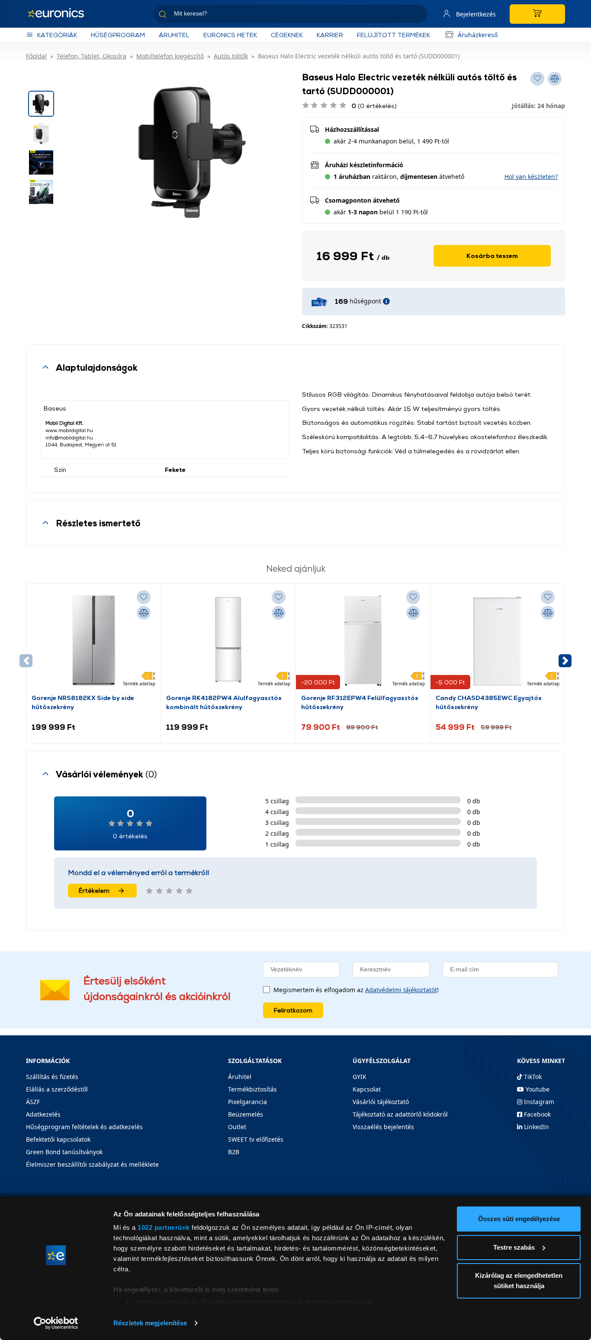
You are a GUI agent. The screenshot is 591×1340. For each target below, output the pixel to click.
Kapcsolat (367, 1089)
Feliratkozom (293, 1010)
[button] (531, 176)
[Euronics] (60, 13)
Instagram (538, 1102)
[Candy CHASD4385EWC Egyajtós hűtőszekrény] (497, 641)
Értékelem (94, 890)
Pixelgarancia (247, 1102)
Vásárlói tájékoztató (381, 1102)
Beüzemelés (245, 1114)
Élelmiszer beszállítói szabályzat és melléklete (92, 1164)
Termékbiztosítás (252, 1089)
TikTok (532, 1077)
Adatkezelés (43, 1114)
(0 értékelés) (374, 105)
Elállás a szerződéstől (57, 1089)
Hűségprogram (118, 34)
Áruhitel (174, 34)
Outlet (237, 1127)
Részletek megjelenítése (150, 1323)
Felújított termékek (393, 34)
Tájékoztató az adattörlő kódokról (400, 1114)
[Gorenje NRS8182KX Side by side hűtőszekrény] (93, 641)
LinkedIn (535, 1127)
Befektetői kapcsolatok (58, 1139)
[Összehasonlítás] (144, 613)
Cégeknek (287, 34)
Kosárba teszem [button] (492, 255)
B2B (233, 1152)
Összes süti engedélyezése (519, 1218)
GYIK (359, 1077)
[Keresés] (417, 15)
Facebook (536, 1114)
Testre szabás (514, 1247)
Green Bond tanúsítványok (64, 1152)
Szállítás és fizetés (52, 1077)
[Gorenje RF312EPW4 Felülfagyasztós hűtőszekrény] (363, 641)
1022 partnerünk (164, 1227)
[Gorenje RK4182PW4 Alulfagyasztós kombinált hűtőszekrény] (228, 641)
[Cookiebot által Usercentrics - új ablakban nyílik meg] (56, 1323)
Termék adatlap (139, 684)
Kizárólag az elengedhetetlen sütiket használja (518, 1280)
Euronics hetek (230, 34)
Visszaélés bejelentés (383, 1127)
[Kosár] (537, 14)
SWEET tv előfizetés (255, 1139)
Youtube (536, 1089)
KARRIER (330, 34)
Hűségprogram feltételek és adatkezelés (84, 1127)
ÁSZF (33, 1102)
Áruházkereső (478, 35)
